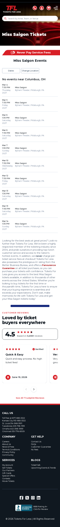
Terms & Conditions (11, 449)
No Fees (34, 449)
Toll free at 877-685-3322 (13, 418)
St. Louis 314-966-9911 (12, 423)
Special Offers (8, 476)
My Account (7, 465)
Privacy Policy (8, 452)
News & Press (8, 447)
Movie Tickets (8, 481)
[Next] (34, 389)
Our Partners (8, 470)
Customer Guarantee (41, 447)
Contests (6, 478)
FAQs (33, 444)
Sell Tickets (7, 468)
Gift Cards (6, 473)
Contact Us (36, 441)
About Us (6, 444)
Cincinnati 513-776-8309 (13, 431)
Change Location (30, 71)
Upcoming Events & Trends (43, 468)
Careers (5, 441)
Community (8, 455)
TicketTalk (35, 465)
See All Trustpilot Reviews (30, 398)
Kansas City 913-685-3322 (14, 420)
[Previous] (26, 389)
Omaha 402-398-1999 (12, 429)
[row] (30, 89)
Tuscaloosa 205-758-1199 (13, 426)
